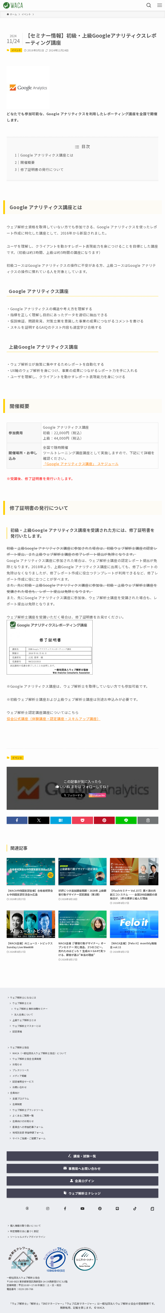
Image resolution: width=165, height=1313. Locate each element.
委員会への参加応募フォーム (27, 1127)
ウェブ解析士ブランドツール (27, 1110)
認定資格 (17, 1031)
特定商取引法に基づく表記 (24, 1231)
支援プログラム (20, 1098)
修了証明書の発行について (42, 169)
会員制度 (17, 1104)
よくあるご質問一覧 (23, 1115)
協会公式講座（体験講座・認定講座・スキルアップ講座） (54, 718)
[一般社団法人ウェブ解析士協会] (13, 5)
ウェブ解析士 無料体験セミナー (31, 1008)
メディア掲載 (19, 1075)
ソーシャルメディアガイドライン (27, 1236)
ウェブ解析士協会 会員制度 (26, 1058)
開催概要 (27, 162)
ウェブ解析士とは (21, 1003)
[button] (17, 820)
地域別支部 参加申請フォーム (28, 1132)
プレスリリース (20, 1070)
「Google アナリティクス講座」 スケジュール (81, 463)
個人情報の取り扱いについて (25, 1225)
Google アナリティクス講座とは (46, 155)
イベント (16, 50)
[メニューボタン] (159, 5)
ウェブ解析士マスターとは (26, 1026)
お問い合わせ (19, 1087)
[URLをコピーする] (148, 820)
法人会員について (23, 1014)
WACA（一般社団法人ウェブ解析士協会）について (39, 1053)
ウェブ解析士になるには (23, 997)
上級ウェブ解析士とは (24, 1020)
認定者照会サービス (23, 1081)
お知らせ (17, 1064)
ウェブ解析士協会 (19, 1047)
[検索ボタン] (149, 5)
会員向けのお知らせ (23, 1121)
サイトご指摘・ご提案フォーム (29, 1138)
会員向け (15, 1092)
